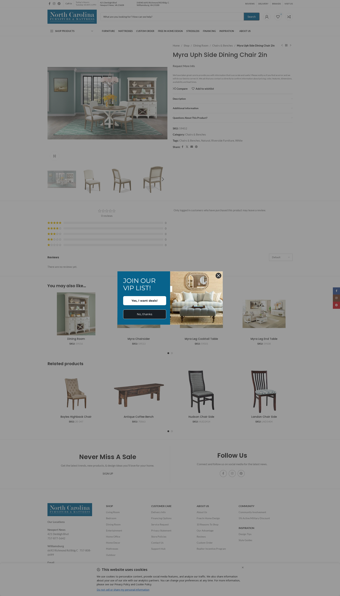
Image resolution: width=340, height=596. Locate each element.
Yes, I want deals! (145, 300)
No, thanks (144, 314)
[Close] (218, 275)
